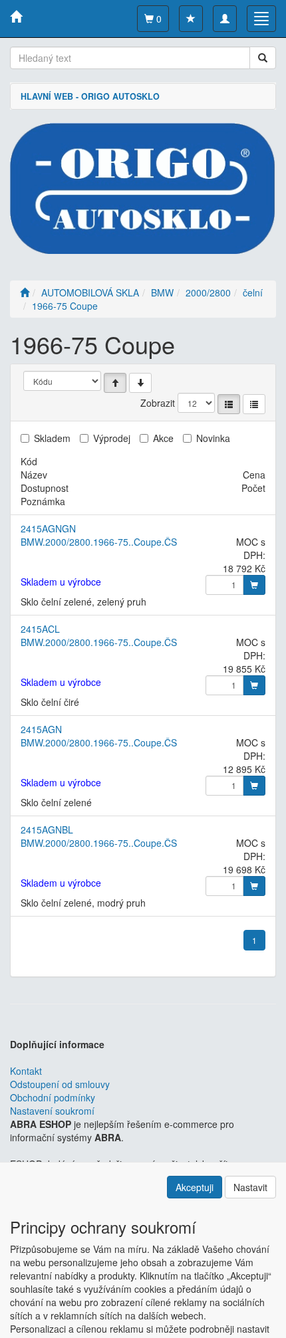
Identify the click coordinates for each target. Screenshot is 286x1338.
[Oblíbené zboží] (191, 18)
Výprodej (111, 438)
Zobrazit (157, 402)
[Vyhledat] (262, 58)
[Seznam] (228, 404)
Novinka (213, 438)
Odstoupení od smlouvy (60, 1084)
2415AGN (41, 729)
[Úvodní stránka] (24, 292)
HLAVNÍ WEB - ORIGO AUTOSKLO (90, 96)
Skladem (52, 438)
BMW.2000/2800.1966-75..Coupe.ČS (99, 541)
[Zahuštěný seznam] (254, 404)
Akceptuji (195, 1187)
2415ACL (40, 628)
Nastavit (250, 1187)
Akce (163, 438)
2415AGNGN (48, 528)
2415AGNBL (47, 829)
